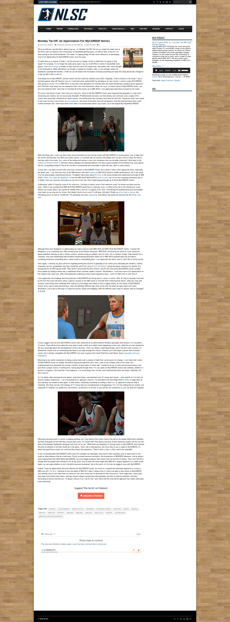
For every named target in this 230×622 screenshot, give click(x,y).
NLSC (46, 619)
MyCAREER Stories (104, 509)
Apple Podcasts (167, 80)
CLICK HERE (157, 77)
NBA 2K (80, 45)
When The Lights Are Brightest (56, 178)
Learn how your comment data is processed (89, 544)
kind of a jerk (103, 178)
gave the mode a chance (125, 192)
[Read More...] (157, 66)
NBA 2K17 (61, 512)
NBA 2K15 (42, 512)
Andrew (50, 45)
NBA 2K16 (51, 512)
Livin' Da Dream (63, 509)
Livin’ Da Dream (100, 266)
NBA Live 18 (99, 512)
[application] (171, 70)
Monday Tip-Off (70, 45)
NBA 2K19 (79, 512)
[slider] (185, 70)
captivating (93, 195)
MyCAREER (90, 509)
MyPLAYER (117, 509)
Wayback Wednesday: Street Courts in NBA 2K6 (76, 2)
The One (52, 471)
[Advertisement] (143, 15)
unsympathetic (73, 101)
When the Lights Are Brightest (51, 516)
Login (138, 534)
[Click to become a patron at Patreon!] (91, 500)
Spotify (177, 80)
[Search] (190, 2)
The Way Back (120, 512)
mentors (92, 172)
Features (61, 45)
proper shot (54, 84)
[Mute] (179, 70)
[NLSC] (63, 19)
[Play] (156, 70)
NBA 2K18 (70, 512)
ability (127, 380)
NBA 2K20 (89, 512)
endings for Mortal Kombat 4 (49, 163)
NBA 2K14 (135, 509)
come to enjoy (52, 67)
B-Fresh (98, 175)
